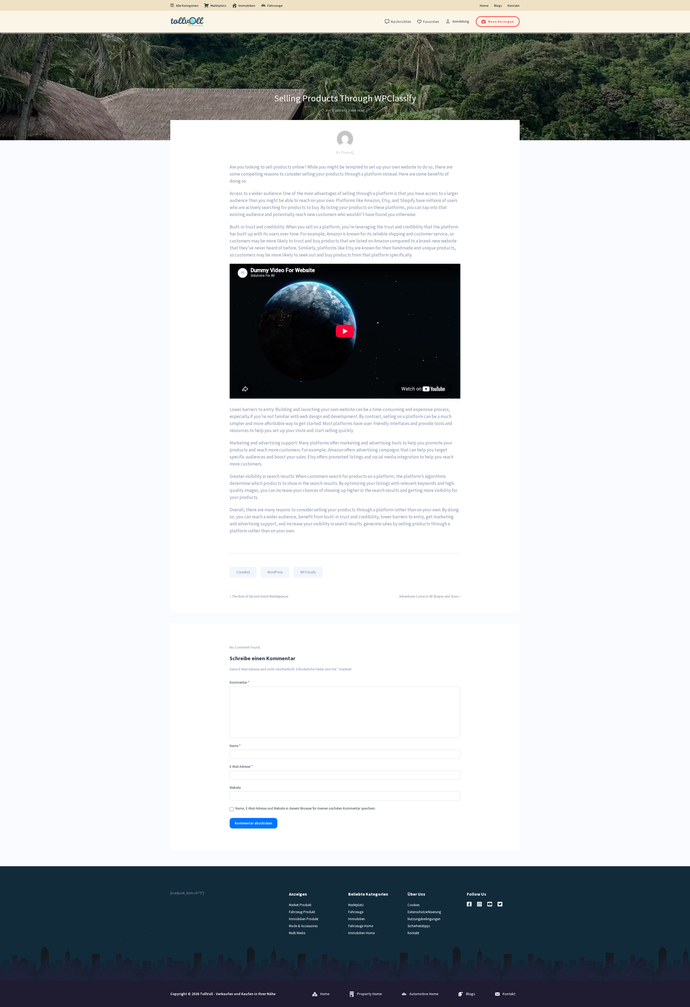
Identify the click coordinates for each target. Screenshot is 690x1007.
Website (235, 787)
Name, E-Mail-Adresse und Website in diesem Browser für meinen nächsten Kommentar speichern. (305, 808)
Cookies (413, 905)
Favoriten (431, 21)
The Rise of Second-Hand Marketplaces (260, 596)
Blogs (498, 6)
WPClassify (308, 572)
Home (484, 6)
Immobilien (247, 6)
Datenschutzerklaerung (424, 912)
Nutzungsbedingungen (424, 919)
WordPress (275, 572)
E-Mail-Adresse (241, 766)
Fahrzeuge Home (360, 926)
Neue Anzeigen (501, 21)
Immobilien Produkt (303, 919)
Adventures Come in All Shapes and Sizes (428, 596)
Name (235, 746)
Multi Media (297, 933)
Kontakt (514, 6)
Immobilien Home (361, 933)
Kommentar (239, 682)
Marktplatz (218, 6)
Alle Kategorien (187, 6)
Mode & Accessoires (303, 926)
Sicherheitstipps (419, 926)
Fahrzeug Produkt (302, 912)
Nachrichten (401, 21)
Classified (243, 572)
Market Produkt (300, 905)
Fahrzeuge (275, 6)
